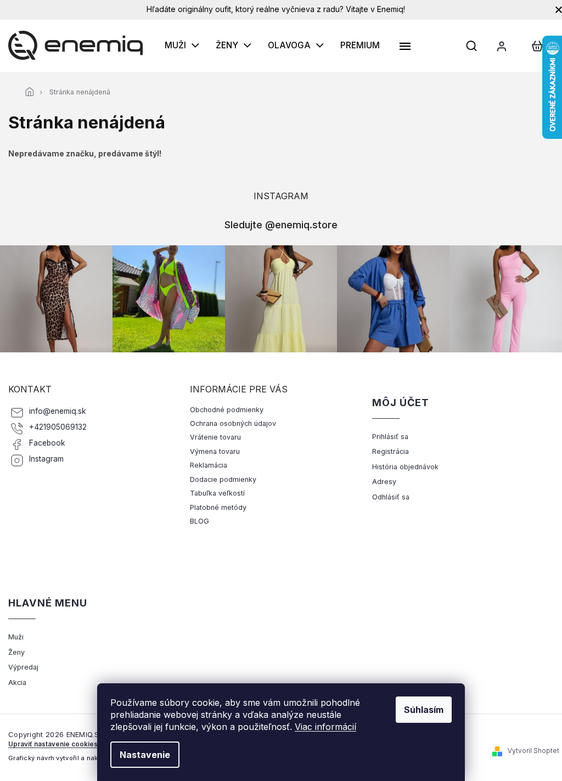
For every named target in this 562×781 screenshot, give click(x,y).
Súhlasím (423, 709)
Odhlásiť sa (390, 497)
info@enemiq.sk (57, 411)
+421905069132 (58, 427)
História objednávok (405, 467)
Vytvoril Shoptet (533, 750)
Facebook (47, 443)
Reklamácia (208, 465)
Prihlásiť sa (390, 436)
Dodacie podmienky (223, 479)
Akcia (17, 682)
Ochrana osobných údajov (233, 423)
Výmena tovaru (215, 451)
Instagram (46, 458)
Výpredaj (23, 667)
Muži (16, 637)
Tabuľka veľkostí (217, 493)
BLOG (199, 521)
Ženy (16, 652)
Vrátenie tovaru (215, 437)
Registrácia (390, 451)
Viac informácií (325, 726)
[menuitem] (181, 45)
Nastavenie (145, 754)
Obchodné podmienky (226, 410)
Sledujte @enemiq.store (281, 224)
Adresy (384, 481)
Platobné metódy (218, 507)
